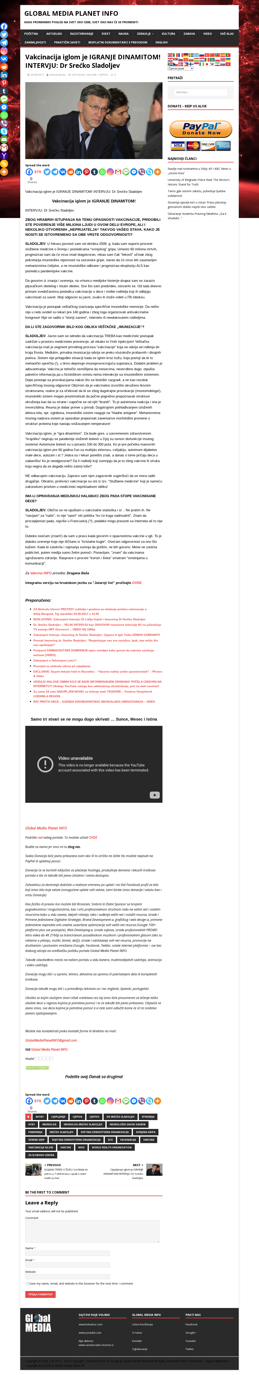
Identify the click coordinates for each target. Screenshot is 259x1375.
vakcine (65, 1147)
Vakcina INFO (41, 573)
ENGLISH (162, 42)
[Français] (181, 55)
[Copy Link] (4, 164)
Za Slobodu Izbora (41, 1155)
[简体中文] (212, 55)
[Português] (228, 55)
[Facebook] (4, 26)
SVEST (106, 34)
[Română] (207, 59)
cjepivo (94, 1116)
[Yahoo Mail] (4, 156)
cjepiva (77, 1116)
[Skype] (149, 171)
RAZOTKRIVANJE (81, 34)
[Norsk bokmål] (223, 59)
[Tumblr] (94, 171)
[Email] (4, 139)
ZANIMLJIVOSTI (35, 42)
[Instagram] (110, 171)
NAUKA (124, 34)
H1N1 (31, 1124)
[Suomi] (191, 64)
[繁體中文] (217, 55)
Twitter (190, 1349)
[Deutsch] (186, 55)
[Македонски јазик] (186, 59)
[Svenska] (191, 55)
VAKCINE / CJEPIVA (97, 75)
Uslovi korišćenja (142, 1324)
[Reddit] (70, 171)
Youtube (191, 1341)
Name (29, 1248)
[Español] (223, 55)
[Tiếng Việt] (228, 64)
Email (29, 1260)
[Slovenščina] (181, 59)
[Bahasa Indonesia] (196, 64)
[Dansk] (181, 64)
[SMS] (126, 171)
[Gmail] (118, 171)
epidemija (148, 1116)
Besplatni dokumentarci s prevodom (117, 42)
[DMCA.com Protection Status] (37, 1067)
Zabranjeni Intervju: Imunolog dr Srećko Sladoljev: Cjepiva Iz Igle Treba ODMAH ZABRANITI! (96, 634)
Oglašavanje (140, 1349)
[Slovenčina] (223, 64)
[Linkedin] (78, 171)
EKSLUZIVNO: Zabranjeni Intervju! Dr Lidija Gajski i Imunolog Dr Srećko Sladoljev (89, 619)
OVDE (137, 583)
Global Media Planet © (69, 1366)
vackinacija (128, 1139)
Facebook (191, 1324)
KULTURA (168, 34)
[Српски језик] (175, 59)
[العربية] (212, 59)
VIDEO (207, 34)
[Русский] (202, 55)
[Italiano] (175, 55)
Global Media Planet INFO (49, 1049)
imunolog (49, 1124)
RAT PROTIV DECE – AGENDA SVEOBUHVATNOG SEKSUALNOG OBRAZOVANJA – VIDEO (94, 701)
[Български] (191, 59)
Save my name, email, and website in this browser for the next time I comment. (81, 1283)
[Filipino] (186, 64)
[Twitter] (47, 171)
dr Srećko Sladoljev (121, 1116)
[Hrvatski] (170, 59)
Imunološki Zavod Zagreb (127, 1124)
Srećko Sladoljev (61, 1132)
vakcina (148, 1139)
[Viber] (141, 171)
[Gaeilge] (202, 64)
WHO (81, 1147)
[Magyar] (196, 59)
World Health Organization (112, 1147)
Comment (31, 1218)
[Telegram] (54, 171)
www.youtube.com (90, 1332)
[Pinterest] (86, 171)
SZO (110, 1139)
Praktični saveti (67, 42)
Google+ (191, 1332)
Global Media (57, 75)
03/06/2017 (37, 75)
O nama (137, 1332)
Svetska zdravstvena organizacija (105, 1132)
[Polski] (217, 59)
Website (30, 1272)
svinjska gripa (145, 1132)
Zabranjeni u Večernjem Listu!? (54, 660)
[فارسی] (217, 64)
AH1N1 (40, 1116)
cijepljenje (58, 1116)
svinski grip (36, 1139)
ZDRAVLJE (144, 34)
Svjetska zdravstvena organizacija (76, 1139)
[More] (157, 171)
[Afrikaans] (170, 64)
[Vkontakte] (62, 171)
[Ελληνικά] (196, 55)
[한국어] (212, 64)
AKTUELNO (54, 34)
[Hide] (1, 179)
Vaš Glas (227, 34)
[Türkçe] (207, 55)
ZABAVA (189, 34)
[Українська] (228, 59)
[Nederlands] (202, 59)
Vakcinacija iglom (40, 1147)
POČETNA (31, 34)
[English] (170, 55)
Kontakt (137, 1341)
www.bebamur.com (90, 1324)
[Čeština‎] (175, 64)
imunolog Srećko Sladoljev (83, 1124)
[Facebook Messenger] (133, 171)
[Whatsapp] (102, 171)
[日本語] (207, 64)
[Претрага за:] (200, 92)
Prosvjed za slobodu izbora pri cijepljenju (62, 666)
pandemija (35, 1132)
